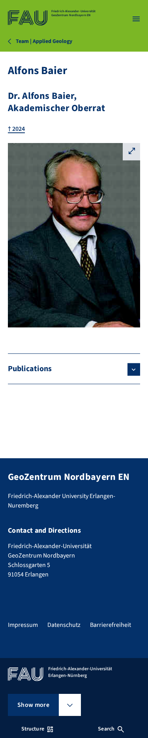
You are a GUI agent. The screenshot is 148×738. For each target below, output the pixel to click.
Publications (30, 368)
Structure (32, 729)
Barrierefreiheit (110, 625)
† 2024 (16, 129)
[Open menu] (136, 19)
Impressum (23, 625)
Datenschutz (64, 625)
